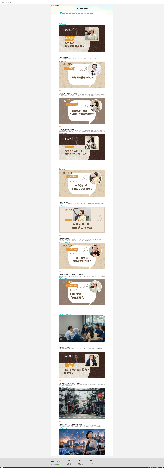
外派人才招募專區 (80, 464)
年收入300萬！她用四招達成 (64, 202)
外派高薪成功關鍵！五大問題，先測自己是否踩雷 (68, 93)
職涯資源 (52, 5)
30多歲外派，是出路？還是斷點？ (65, 166)
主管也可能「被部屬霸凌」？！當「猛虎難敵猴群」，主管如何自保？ (72, 274)
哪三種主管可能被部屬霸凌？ (64, 238)
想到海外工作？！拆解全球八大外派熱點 (66, 129)
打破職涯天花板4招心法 (63, 57)
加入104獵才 (91, 463)
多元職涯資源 (69, 464)
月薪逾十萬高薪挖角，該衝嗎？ (65, 347)
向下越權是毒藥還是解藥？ (64, 21)
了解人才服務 (69, 463)
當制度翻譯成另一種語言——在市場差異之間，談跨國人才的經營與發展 (72, 311)
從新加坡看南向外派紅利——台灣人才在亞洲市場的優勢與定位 (71, 424)
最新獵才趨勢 (80, 463)
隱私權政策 (2, 467)
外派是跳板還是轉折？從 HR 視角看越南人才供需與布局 (69, 383)
